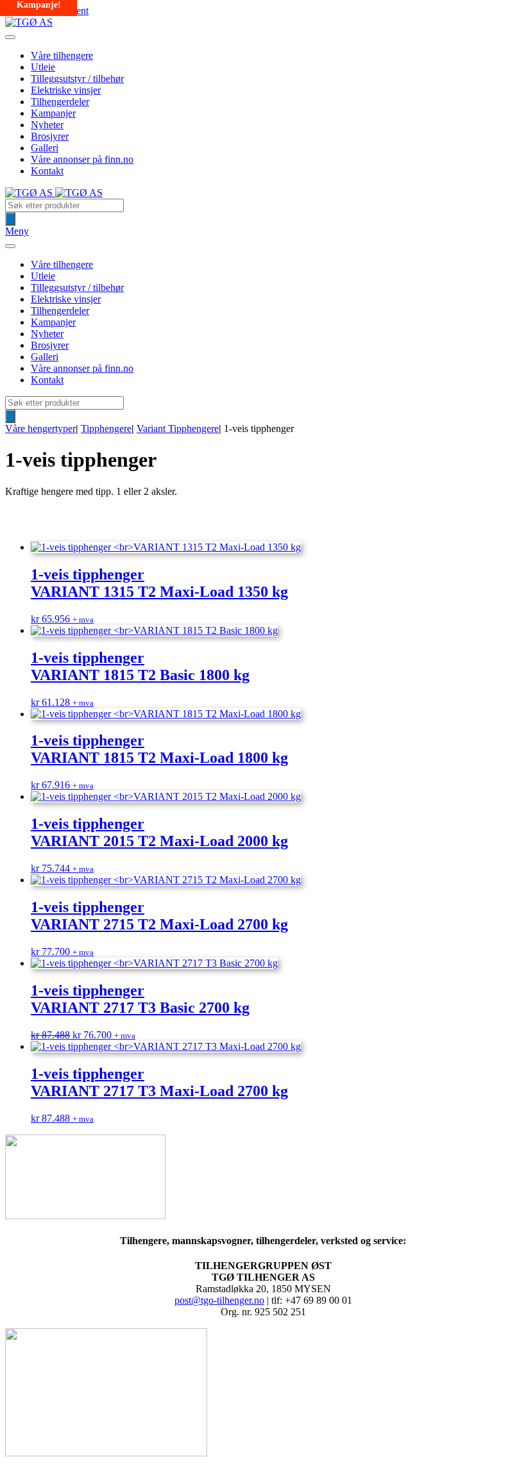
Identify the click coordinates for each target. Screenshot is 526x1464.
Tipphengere (106, 428)
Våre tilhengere (62, 55)
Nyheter (47, 124)
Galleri (44, 147)
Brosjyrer (50, 136)
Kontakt (47, 170)
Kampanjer (53, 113)
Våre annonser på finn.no (82, 159)
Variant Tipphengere (178, 428)
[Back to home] (29, 22)
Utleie (43, 67)
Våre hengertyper (40, 428)
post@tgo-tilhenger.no (219, 1300)
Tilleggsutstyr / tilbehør (77, 78)
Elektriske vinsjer (66, 90)
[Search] (10, 219)
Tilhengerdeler (60, 101)
